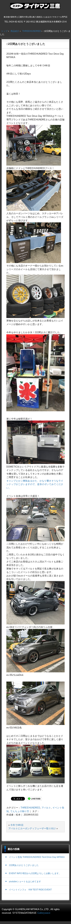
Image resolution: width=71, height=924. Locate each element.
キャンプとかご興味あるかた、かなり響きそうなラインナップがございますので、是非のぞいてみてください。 (34, 484)
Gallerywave (43, 913)
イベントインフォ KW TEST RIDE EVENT (30, 889)
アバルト (46, 807)
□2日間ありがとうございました (26, 43)
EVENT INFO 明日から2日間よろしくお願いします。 (35, 873)
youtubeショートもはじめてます (25, 881)
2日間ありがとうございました (24, 865)
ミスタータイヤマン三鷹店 (35, 7)
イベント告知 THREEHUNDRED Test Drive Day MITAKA (37, 857)
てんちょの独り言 (19, 811)
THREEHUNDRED (30, 807)
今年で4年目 (16, 825)
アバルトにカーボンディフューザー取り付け (32, 828)
